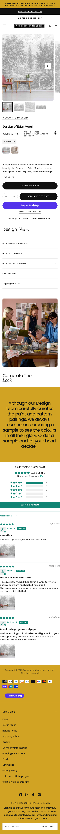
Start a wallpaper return (15, 781)
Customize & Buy (30, 186)
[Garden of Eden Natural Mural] (14, 150)
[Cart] (55, 26)
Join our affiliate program (16, 776)
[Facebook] (20, 794)
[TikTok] (33, 794)
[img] (7, 524)
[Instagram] (27, 794)
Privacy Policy (9, 770)
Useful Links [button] (8, 712)
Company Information (15, 747)
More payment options (30, 212)
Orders (6, 742)
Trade (5, 759)
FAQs (5, 719)
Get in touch (9, 724)
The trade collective (30, 12)
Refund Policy (9, 730)
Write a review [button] (30, 504)
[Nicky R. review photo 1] (7, 602)
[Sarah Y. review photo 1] (7, 551)
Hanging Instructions (13, 753)
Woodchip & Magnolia (15, 118)
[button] (30, 18)
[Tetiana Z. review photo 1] (7, 651)
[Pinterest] (39, 794)
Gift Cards (8, 764)
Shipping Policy (10, 736)
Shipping (28, 134)
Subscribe (48, 826)
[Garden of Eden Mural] (6, 150)
